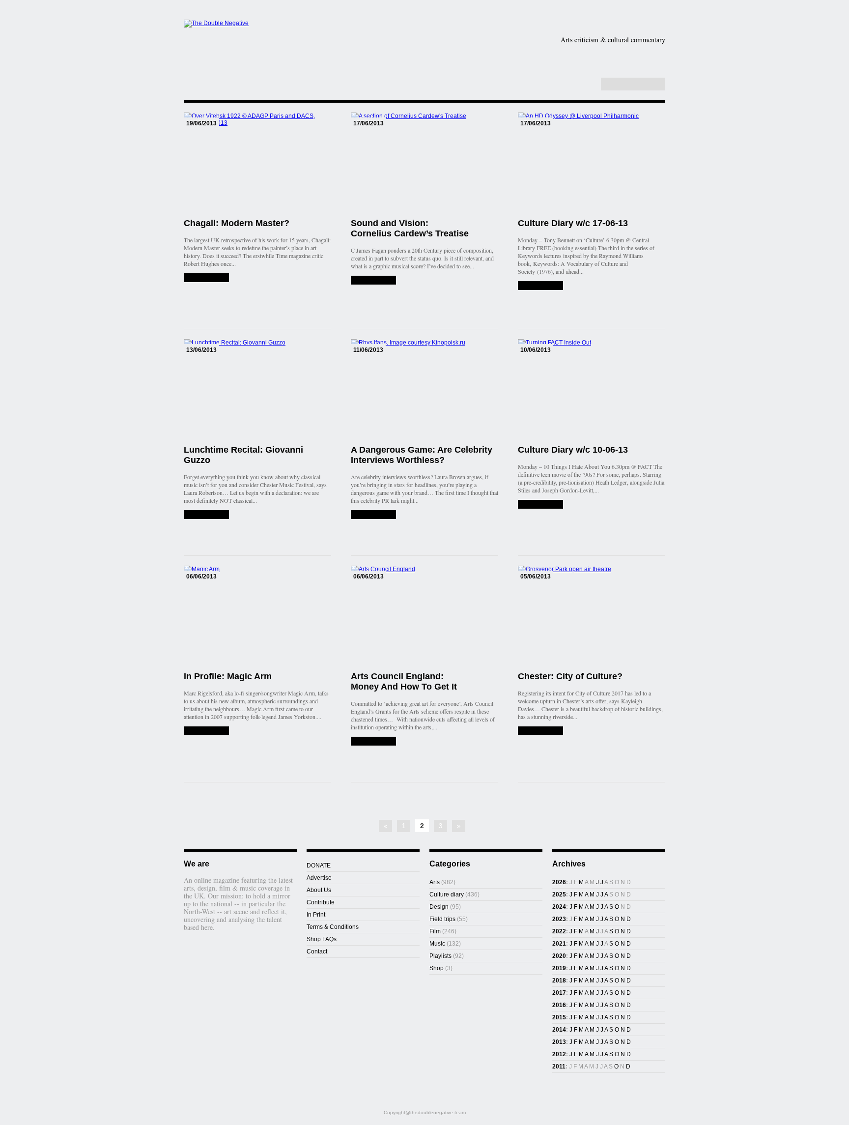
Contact (317, 951)
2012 (559, 1054)
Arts (475, 55)
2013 (559, 1041)
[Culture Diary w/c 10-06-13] (540, 504)
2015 (559, 1017)
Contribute (321, 902)
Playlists (425, 71)
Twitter (577, 84)
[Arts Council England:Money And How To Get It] (373, 741)
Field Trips (370, 71)
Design (532, 55)
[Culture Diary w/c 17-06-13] (540, 285)
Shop (549, 71)
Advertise (319, 877)
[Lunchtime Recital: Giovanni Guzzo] (206, 514)
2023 (559, 919)
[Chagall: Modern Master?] (206, 277)
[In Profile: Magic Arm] (206, 730)
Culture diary (446, 894)
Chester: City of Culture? (570, 676)
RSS (587, 84)
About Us (319, 890)
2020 (559, 955)
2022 (559, 931)
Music (638, 55)
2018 (559, 980)
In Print (316, 914)
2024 (559, 906)
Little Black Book (615, 71)
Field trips (442, 919)
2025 (559, 894)
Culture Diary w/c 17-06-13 (573, 223)
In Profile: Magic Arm (228, 676)
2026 (559, 882)
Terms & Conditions (333, 926)
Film (587, 55)
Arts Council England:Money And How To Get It (404, 681)
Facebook (566, 84)
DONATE (319, 865)
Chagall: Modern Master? (236, 223)
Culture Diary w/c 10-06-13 (573, 450)
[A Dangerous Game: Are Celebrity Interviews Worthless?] (373, 514)
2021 (559, 943)
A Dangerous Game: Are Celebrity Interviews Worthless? (421, 455)
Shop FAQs (322, 939)
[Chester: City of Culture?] (540, 730)
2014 (559, 1029)
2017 (559, 992)
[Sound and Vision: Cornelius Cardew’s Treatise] (373, 280)
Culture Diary (493, 71)
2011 (559, 1066)
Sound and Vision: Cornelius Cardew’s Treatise (410, 228)
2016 (559, 1005)
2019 (559, 968)
